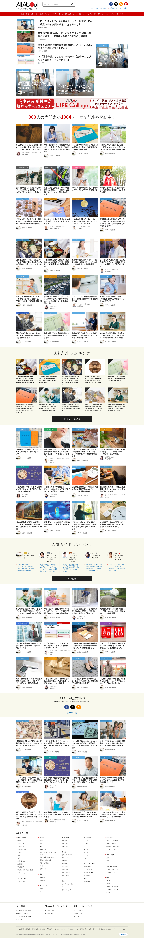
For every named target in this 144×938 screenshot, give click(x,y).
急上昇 (23, 14)
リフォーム (20, 846)
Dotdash (123, 934)
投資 (41, 843)
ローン (42, 866)
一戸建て (20, 840)
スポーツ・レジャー (112, 889)
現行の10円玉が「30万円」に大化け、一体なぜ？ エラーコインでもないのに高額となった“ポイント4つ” (48, 568)
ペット (108, 892)
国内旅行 (42, 880)
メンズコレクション (112, 869)
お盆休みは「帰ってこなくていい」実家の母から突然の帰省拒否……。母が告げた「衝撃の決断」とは (94, 567)
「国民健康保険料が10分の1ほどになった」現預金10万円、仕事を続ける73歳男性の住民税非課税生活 (25, 567)
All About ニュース (50, 910)
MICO (85, 858)
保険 (41, 846)
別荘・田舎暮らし (22, 861)
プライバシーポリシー (60, 929)
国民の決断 (19, 919)
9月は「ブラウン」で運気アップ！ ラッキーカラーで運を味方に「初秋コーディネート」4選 (117, 567)
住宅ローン (43, 849)
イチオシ (76, 916)
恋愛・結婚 (68, 14)
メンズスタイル (87, 14)
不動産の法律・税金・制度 (25, 870)
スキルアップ (88, 869)
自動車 (42, 889)
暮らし (61, 14)
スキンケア (87, 843)
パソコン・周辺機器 (112, 840)
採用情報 (27, 929)
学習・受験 (87, 881)
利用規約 (49, 929)
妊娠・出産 (65, 869)
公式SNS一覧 (113, 8)
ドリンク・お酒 (66, 890)
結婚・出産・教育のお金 (47, 857)
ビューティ (47, 14)
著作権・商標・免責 (85, 929)
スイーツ (64, 887)
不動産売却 (20, 867)
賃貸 (18, 855)
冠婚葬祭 (64, 861)
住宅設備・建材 (21, 849)
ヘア (85, 846)
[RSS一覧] (121, 4)
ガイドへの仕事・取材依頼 (23, 916)
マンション (20, 843)
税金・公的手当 (44, 863)
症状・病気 (65, 843)
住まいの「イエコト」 (23, 873)
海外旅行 (42, 877)
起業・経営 (87, 875)
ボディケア (87, 849)
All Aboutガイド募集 (22, 913)
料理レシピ (65, 858)
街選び (19, 858)
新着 (27, 14)
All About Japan (49, 913)
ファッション (106, 14)
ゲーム (108, 883)
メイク (86, 840)
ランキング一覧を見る (72, 419)
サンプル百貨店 (78, 910)
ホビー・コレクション (112, 886)
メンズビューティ (111, 872)
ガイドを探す (124, 8)
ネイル (86, 852)
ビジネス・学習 (77, 14)
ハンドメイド (66, 866)
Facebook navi (78, 913)
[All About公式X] (116, 4)
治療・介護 (65, 846)
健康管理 (64, 840)
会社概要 (21, 929)
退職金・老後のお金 (45, 860)
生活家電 (64, 863)
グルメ (113, 14)
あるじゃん (43, 869)
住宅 (31, 14)
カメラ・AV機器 (111, 843)
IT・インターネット (112, 849)
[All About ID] (126, 4)
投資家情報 (35, 929)
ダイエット (87, 855)
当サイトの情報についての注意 (102, 929)
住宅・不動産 (21, 837)
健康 (41, 14)
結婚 (107, 861)
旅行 (95, 14)
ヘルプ (123, 929)
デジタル (54, 14)
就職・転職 (87, 866)
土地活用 (20, 864)
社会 (85, 878)
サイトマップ (94, 8)
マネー (36, 14)
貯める (42, 840)
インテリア (20, 852)
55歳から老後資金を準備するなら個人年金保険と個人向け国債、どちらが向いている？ (71, 568)
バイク (42, 892)
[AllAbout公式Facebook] (111, 4)
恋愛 (107, 858)
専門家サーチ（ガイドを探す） (25, 910)
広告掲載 (42, 929)
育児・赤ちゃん (66, 872)
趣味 (99, 14)
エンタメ (109, 880)
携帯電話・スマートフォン (114, 846)
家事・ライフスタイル (68, 855)
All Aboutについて (73, 929)
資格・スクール (88, 872)
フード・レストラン (67, 884)
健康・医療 (65, 837)
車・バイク (120, 14)
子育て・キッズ (66, 875)
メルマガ (103, 8)
